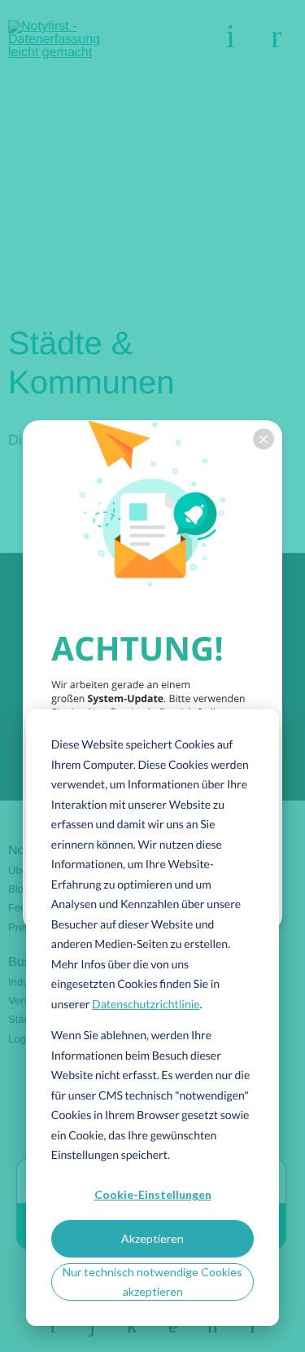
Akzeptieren (152, 1238)
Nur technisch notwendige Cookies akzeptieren (152, 1282)
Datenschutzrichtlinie (146, 1004)
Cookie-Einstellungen (152, 1194)
